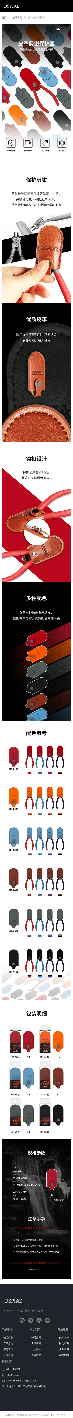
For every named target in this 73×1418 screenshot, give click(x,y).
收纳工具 (17, 17)
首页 (4, 17)
